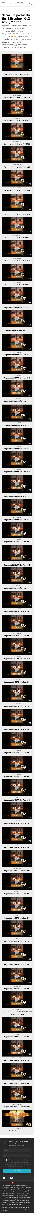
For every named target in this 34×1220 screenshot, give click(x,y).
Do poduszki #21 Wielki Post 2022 (17, 565)
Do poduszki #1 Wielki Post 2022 (17, 97)
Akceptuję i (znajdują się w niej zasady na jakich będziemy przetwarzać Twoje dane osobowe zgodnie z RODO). (17, 1163)
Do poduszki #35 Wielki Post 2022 (17, 894)
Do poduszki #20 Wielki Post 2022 (17, 541)
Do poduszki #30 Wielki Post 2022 (16, 776)
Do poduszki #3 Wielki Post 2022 (17, 144)
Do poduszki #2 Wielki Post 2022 (17, 120)
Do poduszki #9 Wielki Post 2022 (17, 284)
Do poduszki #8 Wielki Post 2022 (17, 260)
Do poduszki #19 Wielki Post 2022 (17, 519)
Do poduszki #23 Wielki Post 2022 (17, 611)
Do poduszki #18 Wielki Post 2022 (17, 496)
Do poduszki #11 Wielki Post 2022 (17, 330)
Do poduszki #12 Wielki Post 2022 (17, 354)
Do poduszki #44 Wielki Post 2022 (16, 1106)
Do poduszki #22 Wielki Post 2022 (17, 588)
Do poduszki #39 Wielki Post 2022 (16, 988)
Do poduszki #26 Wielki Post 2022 (17, 682)
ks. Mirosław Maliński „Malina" (16, 20)
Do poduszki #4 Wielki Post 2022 (17, 167)
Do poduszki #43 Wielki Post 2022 (16, 1083)
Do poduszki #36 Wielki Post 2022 (16, 918)
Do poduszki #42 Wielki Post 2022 (16, 1060)
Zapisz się (16, 1171)
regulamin (18, 1160)
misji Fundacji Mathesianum (16, 1204)
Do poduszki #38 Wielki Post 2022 (16, 964)
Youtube (10, 1178)
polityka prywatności (14, 1189)
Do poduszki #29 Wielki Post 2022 (17, 752)
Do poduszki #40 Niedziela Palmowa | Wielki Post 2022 (17, 1013)
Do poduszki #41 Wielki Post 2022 (17, 1037)
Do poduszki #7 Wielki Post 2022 (17, 238)
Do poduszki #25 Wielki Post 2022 (17, 659)
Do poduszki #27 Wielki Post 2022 (17, 706)
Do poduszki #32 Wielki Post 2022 (17, 823)
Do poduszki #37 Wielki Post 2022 (16, 941)
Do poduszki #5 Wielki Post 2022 (17, 190)
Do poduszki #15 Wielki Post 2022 (17, 425)
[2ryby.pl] (17, 4)
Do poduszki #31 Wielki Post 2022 (17, 800)
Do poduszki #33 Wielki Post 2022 (16, 847)
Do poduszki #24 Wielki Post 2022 (17, 635)
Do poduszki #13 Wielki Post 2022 (17, 378)
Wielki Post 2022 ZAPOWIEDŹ (17, 74)
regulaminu (5, 1187)
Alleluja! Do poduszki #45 (16, 1131)
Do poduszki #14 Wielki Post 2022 (17, 401)
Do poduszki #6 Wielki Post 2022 (17, 214)
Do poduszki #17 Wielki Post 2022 (17, 471)
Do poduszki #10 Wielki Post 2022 (17, 307)
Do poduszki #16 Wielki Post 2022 (17, 448)
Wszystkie (6, 10)
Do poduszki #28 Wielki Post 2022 (17, 729)
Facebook (4, 1178)
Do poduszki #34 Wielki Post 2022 (16, 870)
